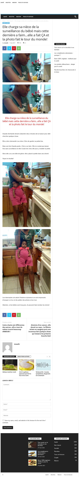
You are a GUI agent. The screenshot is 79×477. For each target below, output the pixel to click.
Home (3, 21)
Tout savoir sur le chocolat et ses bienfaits (64, 48)
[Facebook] (4, 48)
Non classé (10, 21)
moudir (6, 43)
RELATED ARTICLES (9, 356)
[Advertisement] (65, 29)
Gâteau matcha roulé (9, 372)
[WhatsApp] (19, 48)
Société (56, 448)
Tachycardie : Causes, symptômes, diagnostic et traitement (43, 373)
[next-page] (50, 357)
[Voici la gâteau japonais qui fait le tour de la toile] (26, 364)
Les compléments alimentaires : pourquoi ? (63, 54)
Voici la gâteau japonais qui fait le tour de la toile (25, 373)
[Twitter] (9, 48)
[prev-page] (47, 357)
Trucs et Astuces (23, 2)
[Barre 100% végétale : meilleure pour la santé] (32, 462)
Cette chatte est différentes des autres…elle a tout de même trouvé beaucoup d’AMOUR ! (13, 328)
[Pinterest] (14, 48)
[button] (75, 16)
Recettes (8, 2)
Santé (2, 2)
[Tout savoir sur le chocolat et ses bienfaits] (32, 445)
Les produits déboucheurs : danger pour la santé (64, 65)
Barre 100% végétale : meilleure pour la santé (65, 60)
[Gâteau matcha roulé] (9, 364)
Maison (14, 2)
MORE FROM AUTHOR (23, 356)
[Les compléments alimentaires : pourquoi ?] (32, 454)
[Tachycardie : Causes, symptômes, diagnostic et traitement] (43, 364)
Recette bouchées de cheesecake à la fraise (65, 71)
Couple (56, 457)
